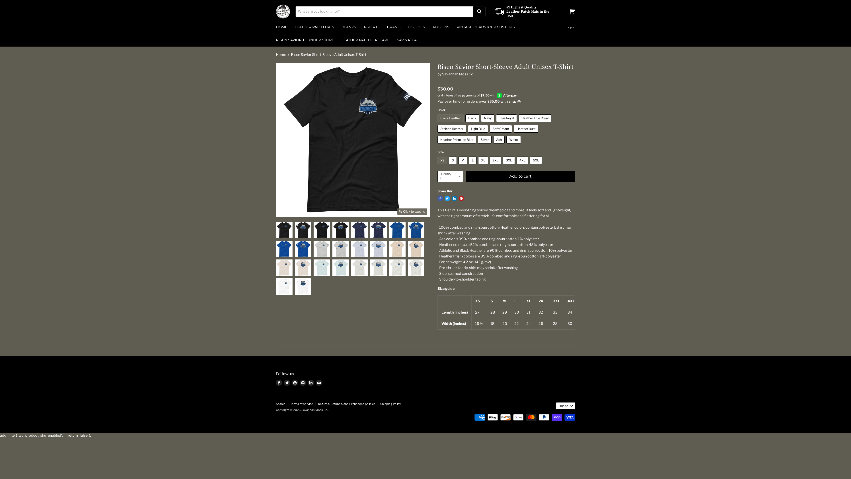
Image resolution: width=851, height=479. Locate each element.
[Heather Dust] (526, 134)
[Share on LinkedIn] (454, 198)
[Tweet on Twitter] (447, 198)
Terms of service (301, 404)
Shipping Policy (390, 404)
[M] (463, 165)
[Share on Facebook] (440, 198)
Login (569, 27)
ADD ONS (440, 27)
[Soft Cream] (501, 134)
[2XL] (496, 165)
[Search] (479, 11)
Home (281, 55)
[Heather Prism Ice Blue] (457, 144)
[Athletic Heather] (452, 134)
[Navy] (488, 123)
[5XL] (536, 165)
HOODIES (416, 27)
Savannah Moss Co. (458, 74)
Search (280, 404)
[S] (453, 165)
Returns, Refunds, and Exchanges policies (346, 404)
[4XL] (523, 165)
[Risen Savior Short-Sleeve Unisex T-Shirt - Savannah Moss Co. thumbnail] (284, 230)
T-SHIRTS (371, 27)
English (563, 406)
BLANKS (349, 27)
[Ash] (499, 144)
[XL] (483, 165)
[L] (473, 165)
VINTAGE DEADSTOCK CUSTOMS (486, 27)
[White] (514, 144)
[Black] (472, 123)
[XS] (442, 165)
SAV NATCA (407, 40)
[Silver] (485, 144)
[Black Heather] (451, 123)
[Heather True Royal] (535, 123)
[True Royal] (507, 123)
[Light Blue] (478, 134)
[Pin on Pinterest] (461, 198)
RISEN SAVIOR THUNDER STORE (305, 40)
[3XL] (509, 165)
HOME (281, 27)
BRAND (393, 27)
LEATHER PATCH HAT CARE (366, 40)
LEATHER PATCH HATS (314, 27)
